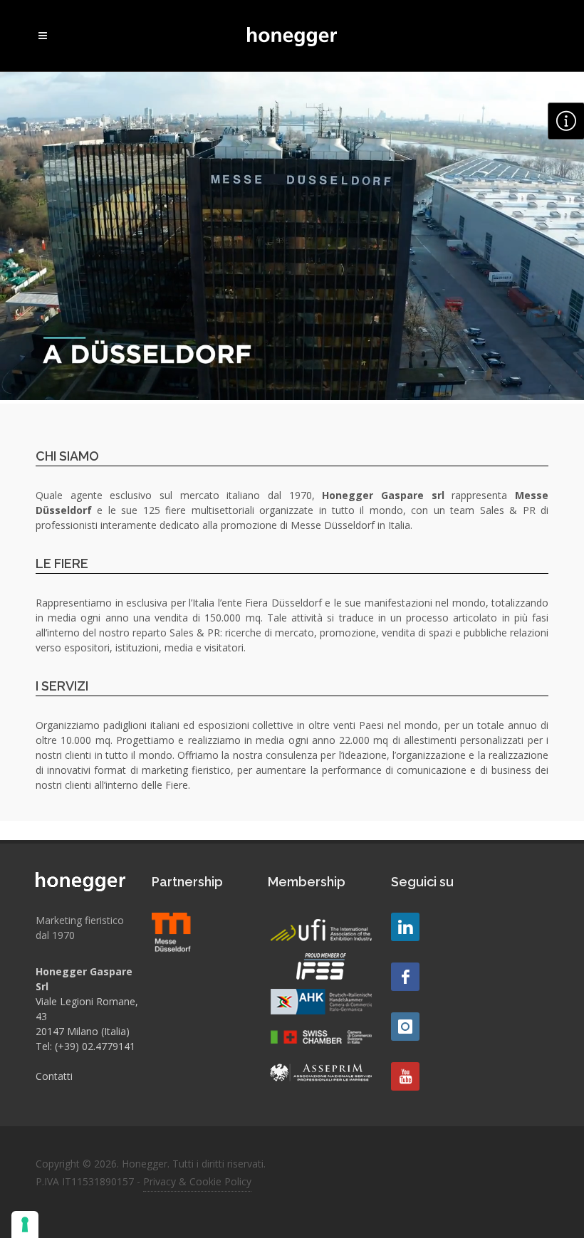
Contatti (54, 1076)
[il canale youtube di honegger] (405, 1076)
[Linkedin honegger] (405, 927)
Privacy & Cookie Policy (197, 1181)
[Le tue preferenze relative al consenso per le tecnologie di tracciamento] (24, 1224)
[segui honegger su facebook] (405, 976)
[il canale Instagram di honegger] (405, 1026)
